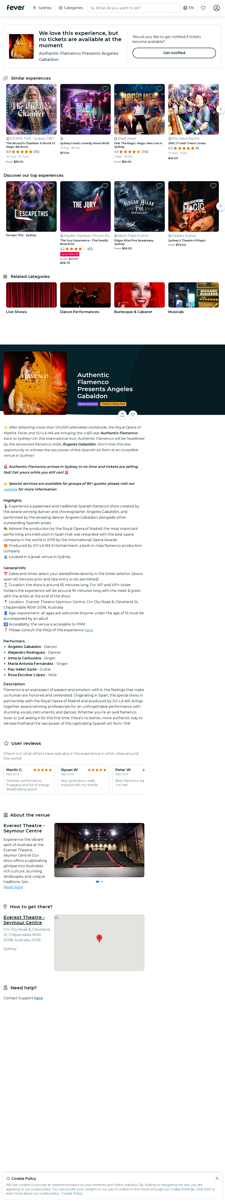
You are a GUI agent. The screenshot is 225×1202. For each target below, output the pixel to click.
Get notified (174, 53)
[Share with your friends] (122, 414)
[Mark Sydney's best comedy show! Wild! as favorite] (105, 88)
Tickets (185, 412)
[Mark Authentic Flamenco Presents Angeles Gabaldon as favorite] (133, 414)
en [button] (191, 8)
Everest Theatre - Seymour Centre (24, 920)
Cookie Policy (72, 1193)
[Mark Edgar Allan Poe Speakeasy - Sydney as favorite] (159, 186)
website (10, 489)
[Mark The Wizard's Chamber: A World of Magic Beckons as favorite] (51, 88)
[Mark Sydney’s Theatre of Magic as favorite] (213, 186)
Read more (13, 887)
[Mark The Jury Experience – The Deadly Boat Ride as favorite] (105, 186)
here (89, 630)
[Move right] (220, 109)
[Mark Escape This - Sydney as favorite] (51, 186)
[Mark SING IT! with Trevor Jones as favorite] (213, 88)
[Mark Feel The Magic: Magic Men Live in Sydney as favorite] (159, 88)
